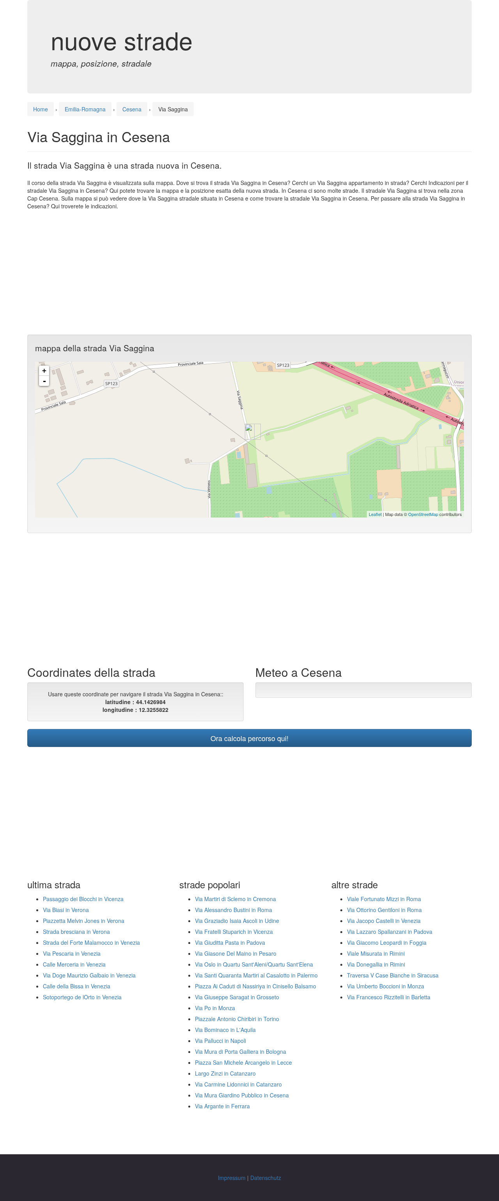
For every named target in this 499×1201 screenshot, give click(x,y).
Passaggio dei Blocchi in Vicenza (83, 899)
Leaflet (375, 514)
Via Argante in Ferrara (222, 1106)
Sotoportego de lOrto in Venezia (82, 997)
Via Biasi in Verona (66, 910)
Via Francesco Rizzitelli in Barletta (388, 997)
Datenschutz (265, 1178)
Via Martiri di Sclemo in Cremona (235, 899)
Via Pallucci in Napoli (220, 1040)
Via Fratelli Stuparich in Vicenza (234, 931)
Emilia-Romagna (85, 109)
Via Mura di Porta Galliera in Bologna (240, 1051)
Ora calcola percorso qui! (249, 738)
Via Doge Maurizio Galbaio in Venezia (89, 975)
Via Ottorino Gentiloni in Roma (384, 910)
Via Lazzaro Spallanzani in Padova (389, 931)
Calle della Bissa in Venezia (76, 986)
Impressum (232, 1178)
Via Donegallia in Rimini (376, 964)
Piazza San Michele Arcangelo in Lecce (243, 1062)
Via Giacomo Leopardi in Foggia (386, 942)
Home (40, 109)
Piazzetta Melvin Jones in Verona (83, 921)
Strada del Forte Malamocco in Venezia (91, 942)
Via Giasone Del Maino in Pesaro (235, 953)
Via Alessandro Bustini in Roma (233, 910)
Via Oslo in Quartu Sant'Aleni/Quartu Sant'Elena (254, 964)
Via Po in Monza (215, 1008)
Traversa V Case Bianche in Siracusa (393, 975)
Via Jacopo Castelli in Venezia (384, 921)
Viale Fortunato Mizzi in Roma (384, 899)
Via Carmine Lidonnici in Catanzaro (238, 1084)
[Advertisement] (249, 272)
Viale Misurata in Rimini (376, 953)
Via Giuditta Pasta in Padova (230, 942)
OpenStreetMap (423, 514)
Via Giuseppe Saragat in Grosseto (237, 997)
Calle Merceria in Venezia (74, 964)
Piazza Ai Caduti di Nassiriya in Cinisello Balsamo (255, 986)
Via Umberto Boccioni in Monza (385, 986)
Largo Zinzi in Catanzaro (225, 1073)
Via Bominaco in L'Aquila (225, 1030)
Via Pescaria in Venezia (72, 953)
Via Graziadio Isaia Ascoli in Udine (237, 921)
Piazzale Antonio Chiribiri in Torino (237, 1019)
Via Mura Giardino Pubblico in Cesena (242, 1095)
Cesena (132, 109)
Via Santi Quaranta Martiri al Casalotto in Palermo (256, 975)
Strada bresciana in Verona (76, 931)
